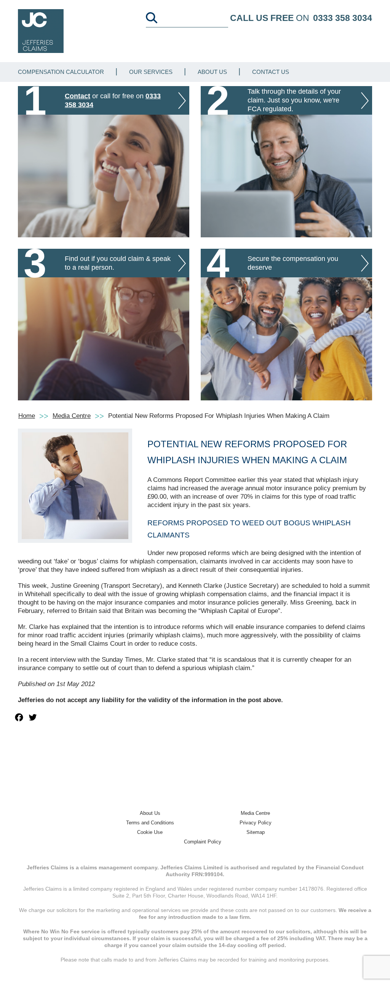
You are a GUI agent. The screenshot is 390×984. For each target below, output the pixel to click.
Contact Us (270, 72)
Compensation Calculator (61, 72)
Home (26, 415)
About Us (212, 72)
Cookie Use (150, 832)
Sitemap (255, 832)
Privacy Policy (256, 823)
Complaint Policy (202, 842)
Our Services (151, 72)
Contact (77, 96)
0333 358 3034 (342, 18)
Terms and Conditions (150, 823)
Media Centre (72, 415)
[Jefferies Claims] (41, 30)
